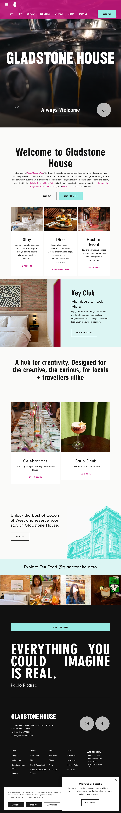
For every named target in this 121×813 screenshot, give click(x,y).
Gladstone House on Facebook (102, 723)
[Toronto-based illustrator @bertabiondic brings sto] (75, 590)
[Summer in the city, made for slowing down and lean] (15, 590)
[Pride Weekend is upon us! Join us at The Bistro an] (106, 590)
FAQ (32, 760)
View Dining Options (60, 269)
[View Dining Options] (60, 219)
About (13, 751)
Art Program (16, 760)
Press (51, 765)
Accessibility (72, 760)
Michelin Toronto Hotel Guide (42, 183)
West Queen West (35, 173)
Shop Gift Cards (71, 196)
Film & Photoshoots (37, 765)
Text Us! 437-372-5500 (20, 732)
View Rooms (27, 266)
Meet (20, 14)
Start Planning (94, 267)
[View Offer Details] (30, 313)
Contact (33, 751)
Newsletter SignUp (60, 627)
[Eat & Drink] (85, 427)
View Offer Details (84, 333)
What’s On (59, 14)
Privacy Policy (72, 765)
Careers (14, 773)
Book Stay (107, 14)
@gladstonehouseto (77, 567)
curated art (67, 187)
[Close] (116, 780)
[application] (34, 798)
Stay (11, 14)
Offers (71, 14)
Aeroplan (83, 14)
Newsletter (53, 755)
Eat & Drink (45, 14)
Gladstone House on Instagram (87, 723)
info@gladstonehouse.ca (22, 736)
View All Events (90, 803)
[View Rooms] (27, 219)
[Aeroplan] (94, 752)
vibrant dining (51, 187)
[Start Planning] (94, 219)
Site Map (71, 770)
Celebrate (31, 14)
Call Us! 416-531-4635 (20, 729)
